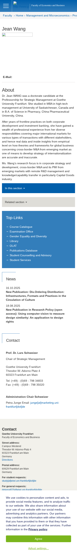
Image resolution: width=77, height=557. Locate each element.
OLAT (13, 245)
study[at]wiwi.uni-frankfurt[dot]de (19, 480)
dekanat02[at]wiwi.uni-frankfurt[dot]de (22, 489)
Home (19, 15)
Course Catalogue (21, 226)
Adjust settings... (38, 548)
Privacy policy (37, 529)
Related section (15, 202)
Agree (38, 538)
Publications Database (24, 250)
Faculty (7, 15)
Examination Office (21, 231)
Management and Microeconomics (47, 15)
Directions (7, 459)
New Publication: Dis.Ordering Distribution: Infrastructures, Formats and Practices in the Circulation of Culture (36, 295)
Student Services (20, 260)
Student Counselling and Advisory (31, 255)
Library (14, 241)
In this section (14, 188)
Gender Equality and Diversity (28, 236)
